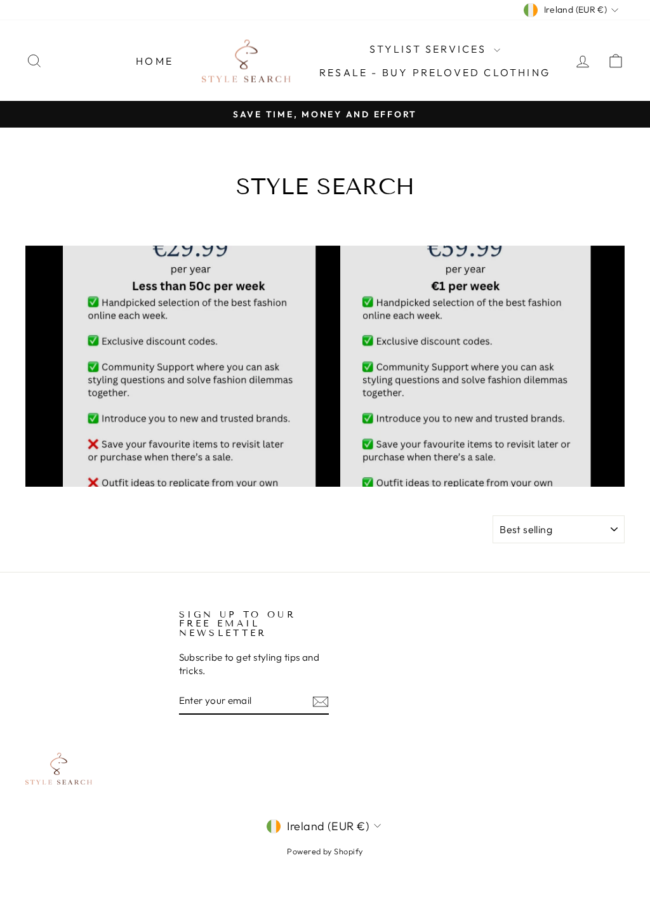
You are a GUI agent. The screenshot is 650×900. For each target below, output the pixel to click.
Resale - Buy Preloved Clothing (434, 72)
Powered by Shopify (324, 851)
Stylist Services (429, 49)
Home (154, 61)
